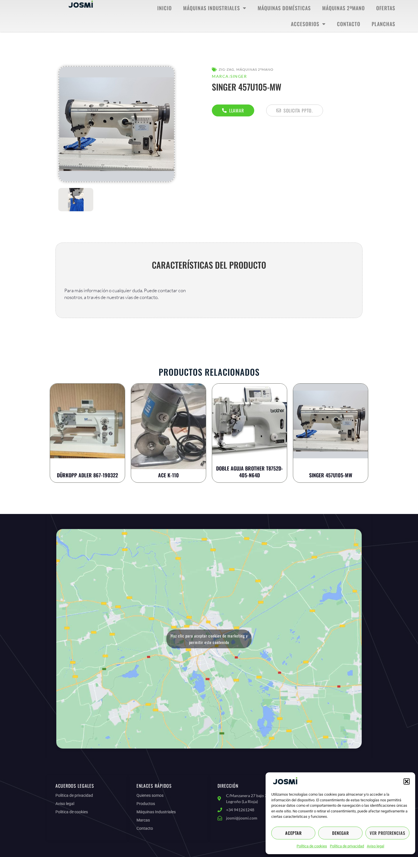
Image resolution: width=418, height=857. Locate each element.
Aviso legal (375, 846)
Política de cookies (312, 846)
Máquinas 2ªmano (343, 8)
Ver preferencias (387, 833)
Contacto (348, 24)
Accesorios (305, 24)
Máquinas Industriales (211, 8)
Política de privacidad (347, 846)
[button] (406, 781)
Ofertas (385, 8)
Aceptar (293, 833)
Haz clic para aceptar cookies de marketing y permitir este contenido (209, 639)
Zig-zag (226, 69)
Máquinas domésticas (284, 8)
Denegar (340, 833)
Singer (238, 76)
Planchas (383, 24)
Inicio (164, 8)
